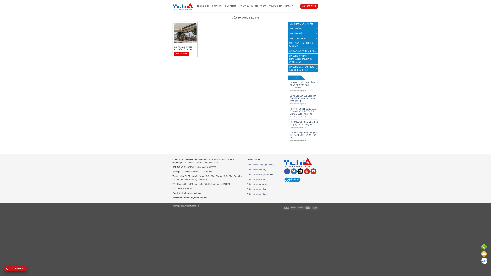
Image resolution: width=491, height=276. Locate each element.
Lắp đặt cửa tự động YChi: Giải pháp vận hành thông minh (304, 123)
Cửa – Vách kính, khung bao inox (301, 44)
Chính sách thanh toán (257, 184)
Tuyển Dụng (275, 6)
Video (263, 6)
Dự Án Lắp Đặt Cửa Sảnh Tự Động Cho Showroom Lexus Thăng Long (303, 98)
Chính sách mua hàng (257, 194)
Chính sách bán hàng (256, 169)
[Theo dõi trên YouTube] (313, 171)
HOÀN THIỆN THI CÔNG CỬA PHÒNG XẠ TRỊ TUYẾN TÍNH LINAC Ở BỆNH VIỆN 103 (303, 111)
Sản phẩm (230, 6)
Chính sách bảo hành (256, 179)
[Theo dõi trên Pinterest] (307, 171)
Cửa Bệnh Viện (296, 33)
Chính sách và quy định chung (260, 164)
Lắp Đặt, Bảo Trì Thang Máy (302, 51)
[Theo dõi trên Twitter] (294, 171)
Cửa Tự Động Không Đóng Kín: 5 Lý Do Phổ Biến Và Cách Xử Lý (304, 135)
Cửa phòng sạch (297, 38)
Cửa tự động (295, 28)
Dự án (254, 6)
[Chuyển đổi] (316, 28)
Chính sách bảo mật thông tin (260, 174)
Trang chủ (203, 6)
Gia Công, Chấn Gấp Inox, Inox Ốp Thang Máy (301, 68)
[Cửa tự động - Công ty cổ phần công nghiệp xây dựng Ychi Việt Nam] (183, 6)
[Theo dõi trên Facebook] (287, 171)
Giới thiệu (216, 6)
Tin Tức (245, 6)
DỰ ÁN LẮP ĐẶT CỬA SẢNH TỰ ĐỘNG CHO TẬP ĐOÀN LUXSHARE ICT (304, 85)
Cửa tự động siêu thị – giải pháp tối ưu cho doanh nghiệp (184, 49)
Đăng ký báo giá (181, 54)
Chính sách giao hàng (256, 189)
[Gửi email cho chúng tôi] (300, 171)
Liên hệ (289, 6)
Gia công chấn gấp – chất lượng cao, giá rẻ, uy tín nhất (300, 59)
